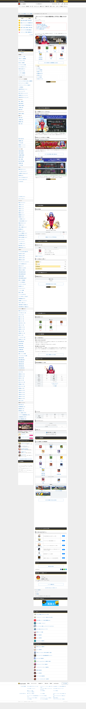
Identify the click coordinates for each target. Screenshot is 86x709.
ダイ (51, 448)
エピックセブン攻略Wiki (43, 695)
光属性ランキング (21, 210)
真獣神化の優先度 (21, 276)
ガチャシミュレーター (22, 74)
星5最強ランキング (21, 216)
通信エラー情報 (21, 292)
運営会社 (51, 683)
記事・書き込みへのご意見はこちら (52, 587)
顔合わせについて (21, 265)
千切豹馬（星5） (21, 107)
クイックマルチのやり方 (22, 294)
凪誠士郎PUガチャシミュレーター (24, 97)
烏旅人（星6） (21, 123)
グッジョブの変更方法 (22, 282)
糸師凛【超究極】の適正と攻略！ (41, 24)
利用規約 (28, 683)
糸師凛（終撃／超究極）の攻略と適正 (26, 20)
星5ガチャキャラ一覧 (22, 386)
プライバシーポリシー (34, 683)
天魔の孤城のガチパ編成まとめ (23, 304)
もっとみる (31, 34)
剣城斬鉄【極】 (21, 163)
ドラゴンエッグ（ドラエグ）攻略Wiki (32, 697)
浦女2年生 (41, 27)
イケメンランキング (21, 241)
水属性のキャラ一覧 (21, 392)
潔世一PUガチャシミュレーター (23, 93)
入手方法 (38, 68)
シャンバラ (40, 329)
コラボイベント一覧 (21, 70)
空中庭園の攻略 (21, 349)
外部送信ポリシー (40, 683)
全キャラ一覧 (20, 371)
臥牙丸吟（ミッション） (22, 146)
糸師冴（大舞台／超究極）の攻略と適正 (26, 27)
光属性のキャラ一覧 (21, 396)
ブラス (59, 453)
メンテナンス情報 (21, 290)
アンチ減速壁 (55, 385)
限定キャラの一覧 (21, 380)
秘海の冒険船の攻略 (21, 359)
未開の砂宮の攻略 (21, 351)
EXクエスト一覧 (21, 314)
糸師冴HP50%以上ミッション (23, 89)
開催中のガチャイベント (22, 169)
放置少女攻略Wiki (55, 697)
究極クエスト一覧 (21, 331)
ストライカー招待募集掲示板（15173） (24, 414)
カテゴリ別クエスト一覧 (22, 312)
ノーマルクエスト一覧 (22, 337)
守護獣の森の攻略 (21, 363)
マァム (40, 448)
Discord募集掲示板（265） (23, 418)
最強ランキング (42, 6)
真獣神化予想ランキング (22, 247)
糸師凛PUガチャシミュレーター (23, 95)
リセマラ (57, 6)
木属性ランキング (21, 208)
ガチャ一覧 (31, 6)
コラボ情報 (61, 6)
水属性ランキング (21, 206)
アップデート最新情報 (22, 72)
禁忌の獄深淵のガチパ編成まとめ (23, 306)
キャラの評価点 (39, 69)
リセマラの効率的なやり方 (22, 263)
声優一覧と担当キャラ (22, 68)
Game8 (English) (56, 683)
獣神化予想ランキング (22, 245)
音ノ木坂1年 (38, 26)
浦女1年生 (38, 27)
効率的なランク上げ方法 (22, 267)
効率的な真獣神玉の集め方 (22, 278)
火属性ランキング (21, 204)
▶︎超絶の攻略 (40, 59)
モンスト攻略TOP (21, 52)
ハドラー (51, 459)
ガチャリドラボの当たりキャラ (23, 177)
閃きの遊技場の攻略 (21, 367)
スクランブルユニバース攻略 (23, 355)
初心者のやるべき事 (21, 253)
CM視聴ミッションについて (23, 300)
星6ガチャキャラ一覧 (22, 382)
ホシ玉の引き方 (21, 181)
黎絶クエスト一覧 (21, 316)
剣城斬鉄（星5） (21, 140)
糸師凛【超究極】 (21, 150)
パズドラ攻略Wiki (42, 690)
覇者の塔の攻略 (21, 345)
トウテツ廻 (50, 329)
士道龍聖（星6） (21, 119)
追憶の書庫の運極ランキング (23, 235)
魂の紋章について (21, 286)
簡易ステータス (39, 71)
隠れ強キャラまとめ (21, 231)
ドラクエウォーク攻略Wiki (30, 691)
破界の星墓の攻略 (21, 341)
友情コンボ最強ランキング (22, 227)
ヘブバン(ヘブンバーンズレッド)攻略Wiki (45, 697)
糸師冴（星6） (21, 117)
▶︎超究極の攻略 (61, 58)
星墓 (50, 6)
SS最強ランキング (21, 225)
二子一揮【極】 (21, 165)
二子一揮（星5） (21, 142)
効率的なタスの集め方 (22, 269)
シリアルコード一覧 (21, 60)
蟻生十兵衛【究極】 (21, 161)
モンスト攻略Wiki (38, 589)
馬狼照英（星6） (21, 121)
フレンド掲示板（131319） (23, 412)
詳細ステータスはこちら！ (39, 256)
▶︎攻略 (39, 51)
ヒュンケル (40, 465)
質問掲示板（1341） (22, 410)
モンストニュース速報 (22, 56)
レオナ (43, 453)
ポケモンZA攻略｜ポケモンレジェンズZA (32, 686)
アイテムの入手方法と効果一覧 (23, 251)
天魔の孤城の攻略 (21, 347)
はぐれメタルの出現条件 (59, 490)
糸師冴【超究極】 (21, 152)
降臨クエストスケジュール (22, 310)
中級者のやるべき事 (21, 255)
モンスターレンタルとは (22, 284)
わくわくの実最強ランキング (23, 233)
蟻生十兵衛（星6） (21, 138)
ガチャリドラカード (21, 198)
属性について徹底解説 (22, 280)
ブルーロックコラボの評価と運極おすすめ (27, 29)
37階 (40, 323)
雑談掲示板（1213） (22, 408)
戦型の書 (27, 6)
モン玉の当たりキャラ (22, 196)
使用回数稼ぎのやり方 (22, 298)
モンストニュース (36, 6)
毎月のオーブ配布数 (21, 62)
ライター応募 (65, 683)
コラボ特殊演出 (21, 87)
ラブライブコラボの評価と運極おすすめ (26, 25)
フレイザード (61, 459)
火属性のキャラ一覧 (21, 390)
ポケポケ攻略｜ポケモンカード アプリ (58, 688)
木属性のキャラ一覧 (21, 394)
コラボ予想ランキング (22, 243)
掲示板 (30, 18)
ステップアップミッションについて (24, 261)
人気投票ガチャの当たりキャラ (23, 173)
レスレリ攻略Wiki (42, 693)
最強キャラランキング (22, 202)
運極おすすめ (47, 6)
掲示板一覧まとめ (21, 404)
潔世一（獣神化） (21, 101)
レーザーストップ (54, 384)
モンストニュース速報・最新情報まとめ (26, 32)
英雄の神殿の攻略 (21, 361)
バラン (40, 459)
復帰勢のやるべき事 (21, 259)
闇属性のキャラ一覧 (21, 398)
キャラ (37, 591)
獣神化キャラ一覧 (21, 378)
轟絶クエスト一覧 (21, 318)
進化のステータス (40, 78)
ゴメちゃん (40, 56)
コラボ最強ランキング (22, 218)
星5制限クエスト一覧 (22, 333)
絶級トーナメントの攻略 (22, 353)
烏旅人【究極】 (21, 159)
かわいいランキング (21, 239)
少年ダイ (59, 482)
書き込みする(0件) (51, 566)
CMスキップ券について (22, 302)
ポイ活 (52, 1)
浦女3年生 (44, 27)
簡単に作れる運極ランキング (23, 237)
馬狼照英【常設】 (21, 157)
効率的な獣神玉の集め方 (22, 271)
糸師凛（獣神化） (21, 103)
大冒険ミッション (43, 490)
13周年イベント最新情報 (22, 58)
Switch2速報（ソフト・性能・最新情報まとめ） (59, 686)
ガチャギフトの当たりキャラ (23, 179)
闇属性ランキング (21, 212)
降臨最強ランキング (21, 214)
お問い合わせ (46, 683)
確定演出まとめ (21, 175)
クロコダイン (51, 466)
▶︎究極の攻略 (40, 57)
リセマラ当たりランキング (22, 171)
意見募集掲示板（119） (22, 406)
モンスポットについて (22, 288)
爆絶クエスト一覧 (21, 320)
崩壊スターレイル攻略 (30, 690)
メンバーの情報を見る (51, 584)
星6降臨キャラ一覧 (21, 384)
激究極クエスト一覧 (21, 329)
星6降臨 (38, 593)
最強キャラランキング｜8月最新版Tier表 (26, 22)
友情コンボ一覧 (21, 400)
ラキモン (53, 6)
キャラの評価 (39, 77)
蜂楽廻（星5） (21, 109)
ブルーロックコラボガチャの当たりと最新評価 (25, 80)
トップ (20, 6)
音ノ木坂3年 (46, 26)
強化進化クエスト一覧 (22, 339)
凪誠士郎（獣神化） (21, 105)
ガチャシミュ (65, 6)
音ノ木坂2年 (42, 26)
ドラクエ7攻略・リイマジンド (31, 688)
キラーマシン (61, 466)
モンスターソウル (43, 496)
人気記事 (22, 18)
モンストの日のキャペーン (22, 66)
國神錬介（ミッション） (22, 144)
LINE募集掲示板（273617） (23, 416)
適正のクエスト (39, 75)
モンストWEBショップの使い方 (23, 296)
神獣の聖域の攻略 (21, 365)
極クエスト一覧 (21, 335)
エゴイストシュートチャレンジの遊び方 (24, 85)
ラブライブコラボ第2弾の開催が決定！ (42, 25)
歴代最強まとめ (21, 229)
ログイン (66, 1)
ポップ (61, 448)
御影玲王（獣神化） (21, 113)
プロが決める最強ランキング (23, 220)
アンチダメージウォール (54, 383)
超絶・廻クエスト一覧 (22, 322)
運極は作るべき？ (40, 73)
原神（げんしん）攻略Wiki (30, 693)
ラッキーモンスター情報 (22, 64)
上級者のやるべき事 (21, 257)
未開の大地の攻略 (21, 357)
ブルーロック (23, 6)
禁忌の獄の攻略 (21, 343)
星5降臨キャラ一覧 (21, 388)
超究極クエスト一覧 (21, 327)
